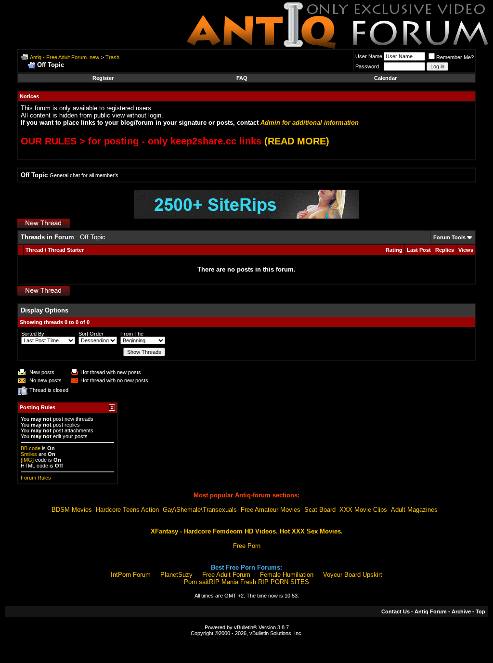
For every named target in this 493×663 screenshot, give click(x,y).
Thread (34, 250)
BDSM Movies (72, 509)
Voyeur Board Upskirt (352, 574)
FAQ (241, 78)
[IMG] (27, 460)
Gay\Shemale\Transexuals (200, 509)
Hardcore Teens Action (127, 509)
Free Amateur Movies (270, 509)
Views (465, 250)
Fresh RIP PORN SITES (274, 581)
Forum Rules (36, 478)
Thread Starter (66, 250)
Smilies (29, 454)
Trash (112, 57)
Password (367, 66)
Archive (461, 611)
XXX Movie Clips (363, 509)
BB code (30, 448)
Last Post (419, 250)
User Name (368, 56)
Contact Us (395, 611)
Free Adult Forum (226, 574)
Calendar (385, 78)
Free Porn (246, 545)
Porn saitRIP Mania (211, 581)
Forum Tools (449, 237)
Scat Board (320, 509)
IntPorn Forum (131, 574)
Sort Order (91, 334)
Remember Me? (455, 57)
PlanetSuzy (176, 574)
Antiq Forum (431, 611)
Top (480, 611)
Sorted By (32, 334)
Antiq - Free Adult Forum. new (64, 57)
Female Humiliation (286, 574)
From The (131, 334)
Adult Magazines (414, 509)
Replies (444, 250)
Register (103, 78)
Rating (394, 250)
